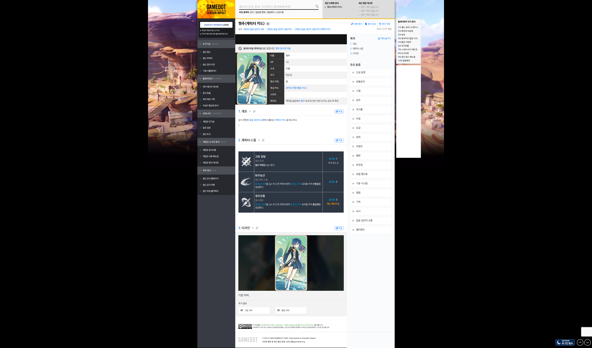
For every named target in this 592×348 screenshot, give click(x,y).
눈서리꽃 (403, 53)
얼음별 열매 (260, 12)
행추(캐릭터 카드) (334, 7)
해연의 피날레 (405, 31)
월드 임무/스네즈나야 (408, 27)
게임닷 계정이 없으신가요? (211, 30)
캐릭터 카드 (280, 120)
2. (239, 140)
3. (239, 228)
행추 (303, 101)
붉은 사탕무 (404, 42)
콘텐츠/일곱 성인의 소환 (254, 29)
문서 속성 (371, 24)
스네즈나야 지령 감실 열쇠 (409, 50)
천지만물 (403, 46)
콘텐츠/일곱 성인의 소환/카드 (279, 29)
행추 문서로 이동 (283, 48)
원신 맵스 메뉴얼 (406, 57)
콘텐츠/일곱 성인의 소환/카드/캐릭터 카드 (313, 29)
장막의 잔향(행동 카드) (296, 88)
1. (239, 111)
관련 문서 (358, 24)
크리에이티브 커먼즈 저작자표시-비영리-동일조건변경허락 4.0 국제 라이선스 (287, 325)
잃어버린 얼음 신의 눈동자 (409, 38)
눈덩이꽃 (280, 12)
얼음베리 (270, 12)
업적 (252, 12)
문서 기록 (386, 24)
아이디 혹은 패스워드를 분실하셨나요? (215, 34)
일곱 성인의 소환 (256, 120)
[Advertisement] (291, 39)
